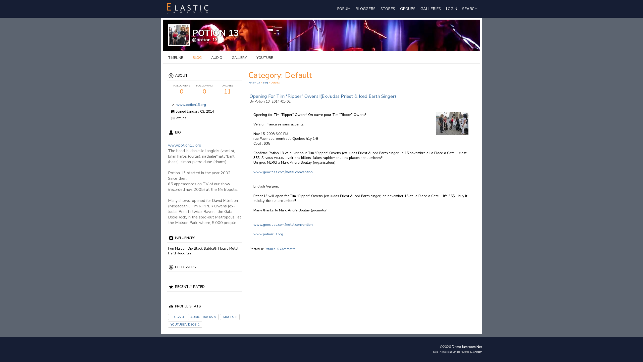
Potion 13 (254, 82)
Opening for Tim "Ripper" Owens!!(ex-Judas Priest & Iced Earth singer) (323, 96)
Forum (343, 8)
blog (197, 57)
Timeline (175, 57)
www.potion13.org (191, 104)
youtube (264, 57)
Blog (265, 82)
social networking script (446, 351)
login (451, 8)
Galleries (430, 8)
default (269, 249)
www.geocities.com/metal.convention (283, 172)
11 (227, 90)
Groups (407, 8)
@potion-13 (205, 40)
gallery (239, 57)
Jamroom (477, 351)
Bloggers (365, 8)
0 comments (286, 249)
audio (216, 57)
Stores (388, 8)
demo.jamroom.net (467, 346)
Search (469, 8)
